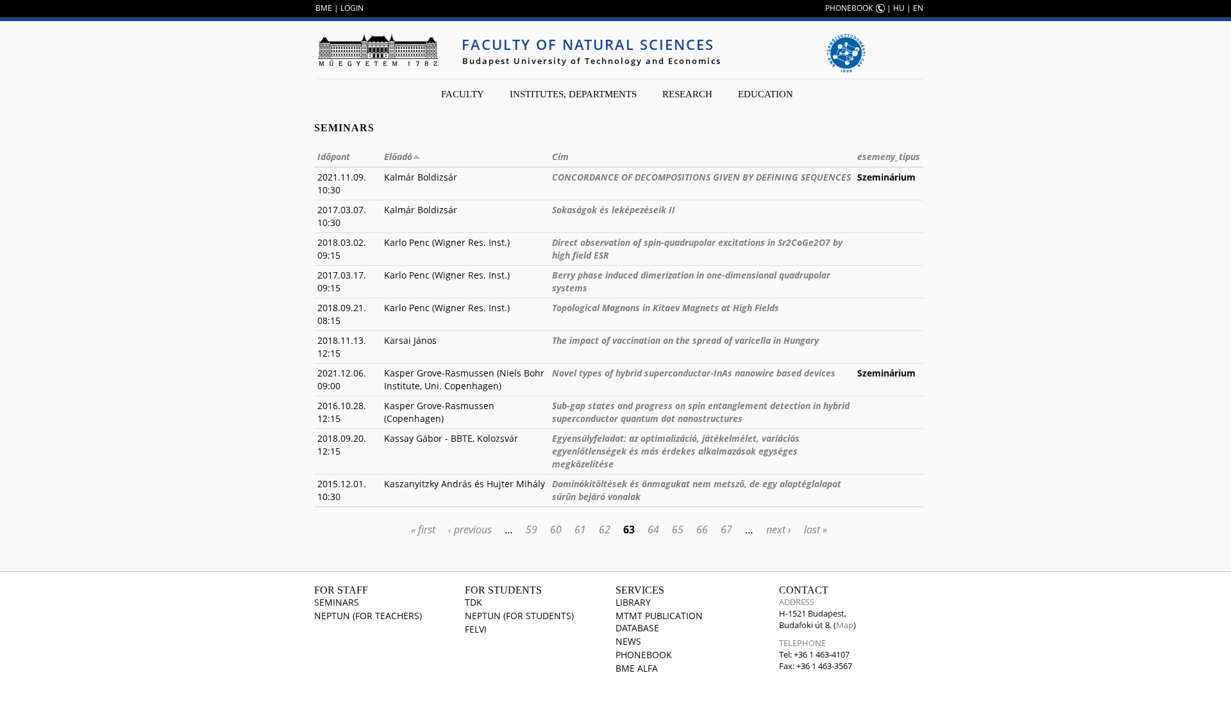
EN (918, 8)
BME (323, 8)
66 (702, 529)
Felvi (476, 629)
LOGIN (352, 8)
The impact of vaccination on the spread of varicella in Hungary (685, 340)
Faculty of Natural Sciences (588, 44)
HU (899, 8)
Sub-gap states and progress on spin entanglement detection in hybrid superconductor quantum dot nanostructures (701, 412)
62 (604, 529)
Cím (560, 156)
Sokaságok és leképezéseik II (613, 210)
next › (778, 529)
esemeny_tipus (888, 156)
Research (687, 94)
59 (531, 529)
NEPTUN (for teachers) (368, 616)
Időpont (333, 156)
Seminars (336, 602)
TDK (473, 602)
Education (765, 94)
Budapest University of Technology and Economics (591, 61)
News (628, 641)
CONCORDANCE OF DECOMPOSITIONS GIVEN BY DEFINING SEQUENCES (701, 177)
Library (633, 602)
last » (815, 529)
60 (556, 529)
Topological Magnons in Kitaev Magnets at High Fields (665, 308)
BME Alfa (637, 668)
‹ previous (470, 529)
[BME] (378, 50)
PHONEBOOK (849, 8)
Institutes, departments (573, 94)
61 (580, 529)
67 (726, 529)
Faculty (462, 94)
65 (677, 529)
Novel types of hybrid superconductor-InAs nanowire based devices (693, 373)
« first (423, 529)
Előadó (398, 156)
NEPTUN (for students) (519, 616)
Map (844, 625)
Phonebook (644, 655)
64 (653, 529)
